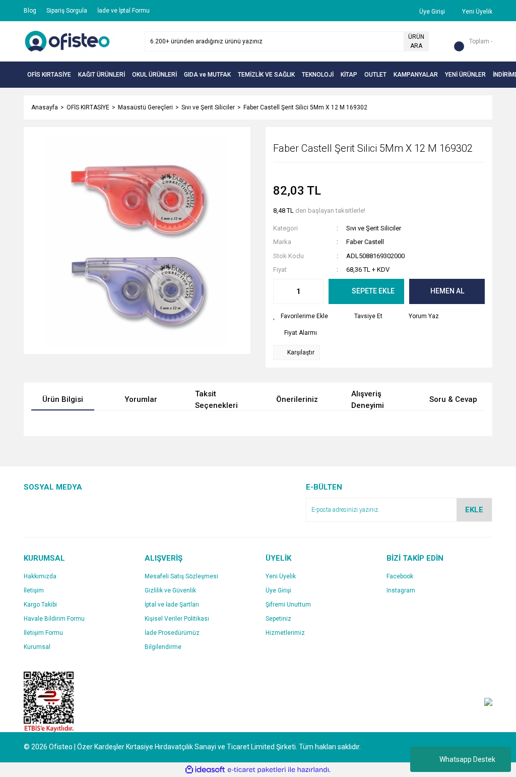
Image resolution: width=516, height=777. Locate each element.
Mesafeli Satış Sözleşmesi (181, 576)
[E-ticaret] (256, 769)
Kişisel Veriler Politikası (177, 618)
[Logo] (69, 40)
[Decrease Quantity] (281, 291)
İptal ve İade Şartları (172, 604)
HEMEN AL (447, 291)
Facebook (399, 576)
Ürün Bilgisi (62, 399)
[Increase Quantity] (315, 291)
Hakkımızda (40, 576)
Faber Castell (365, 242)
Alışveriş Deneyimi (367, 400)
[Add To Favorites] (300, 316)
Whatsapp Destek (467, 759)
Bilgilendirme (163, 646)
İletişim (34, 590)
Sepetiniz (278, 618)
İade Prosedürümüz (172, 632)
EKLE (474, 509)
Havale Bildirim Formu (54, 618)
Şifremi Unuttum (288, 604)
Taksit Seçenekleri (216, 400)
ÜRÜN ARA (416, 41)
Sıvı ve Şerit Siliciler (373, 228)
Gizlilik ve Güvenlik (170, 590)
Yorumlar (140, 399)
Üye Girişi (278, 590)
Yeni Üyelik (281, 576)
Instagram (400, 590)
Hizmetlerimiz (285, 632)
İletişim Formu (43, 632)
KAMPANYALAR (416, 74)
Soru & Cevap (453, 399)
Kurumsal (37, 646)
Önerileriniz (297, 399)
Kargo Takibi (40, 604)
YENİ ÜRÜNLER (465, 74)
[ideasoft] (205, 769)
